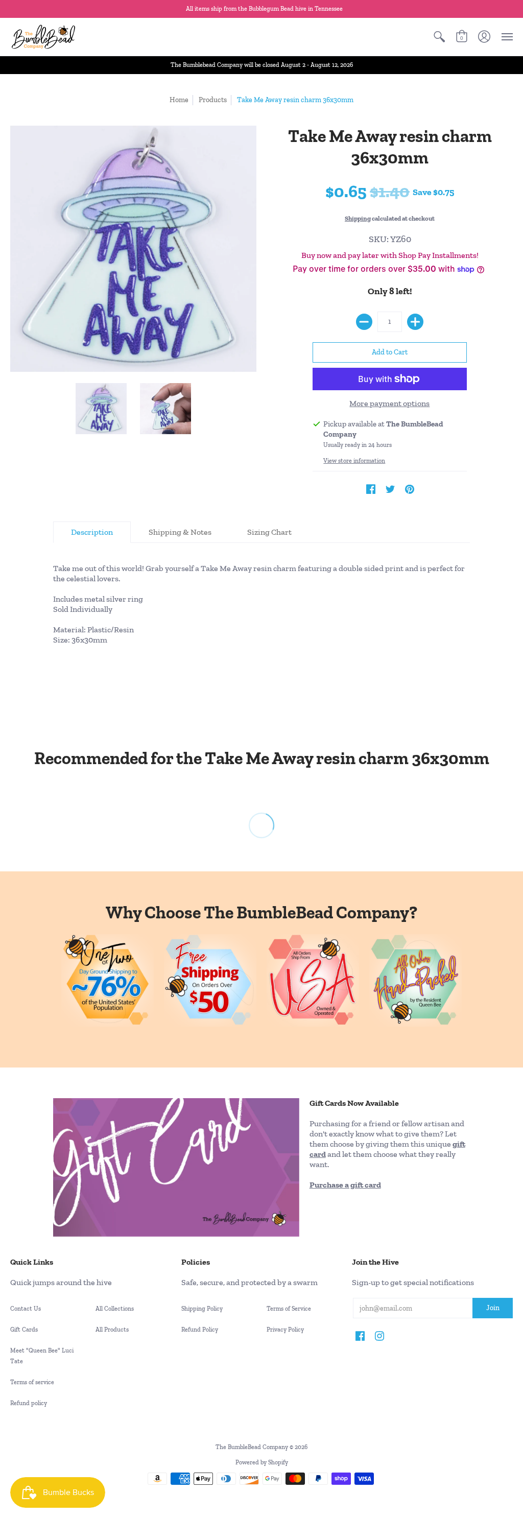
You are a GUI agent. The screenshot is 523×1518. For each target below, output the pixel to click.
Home (179, 100)
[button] (439, 37)
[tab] (92, 532)
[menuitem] (439, 37)
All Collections (115, 1308)
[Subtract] (364, 322)
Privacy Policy (285, 1329)
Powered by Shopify (261, 1462)
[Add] (415, 322)
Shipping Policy (202, 1308)
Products (213, 100)
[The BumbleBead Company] (43, 37)
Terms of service (32, 1382)
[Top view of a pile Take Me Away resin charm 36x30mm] (102, 409)
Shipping (358, 218)
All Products (112, 1329)
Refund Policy (199, 1329)
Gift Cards (24, 1329)
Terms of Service (289, 1308)
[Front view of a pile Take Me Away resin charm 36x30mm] (165, 409)
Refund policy (28, 1403)
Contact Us (25, 1308)
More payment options (389, 403)
